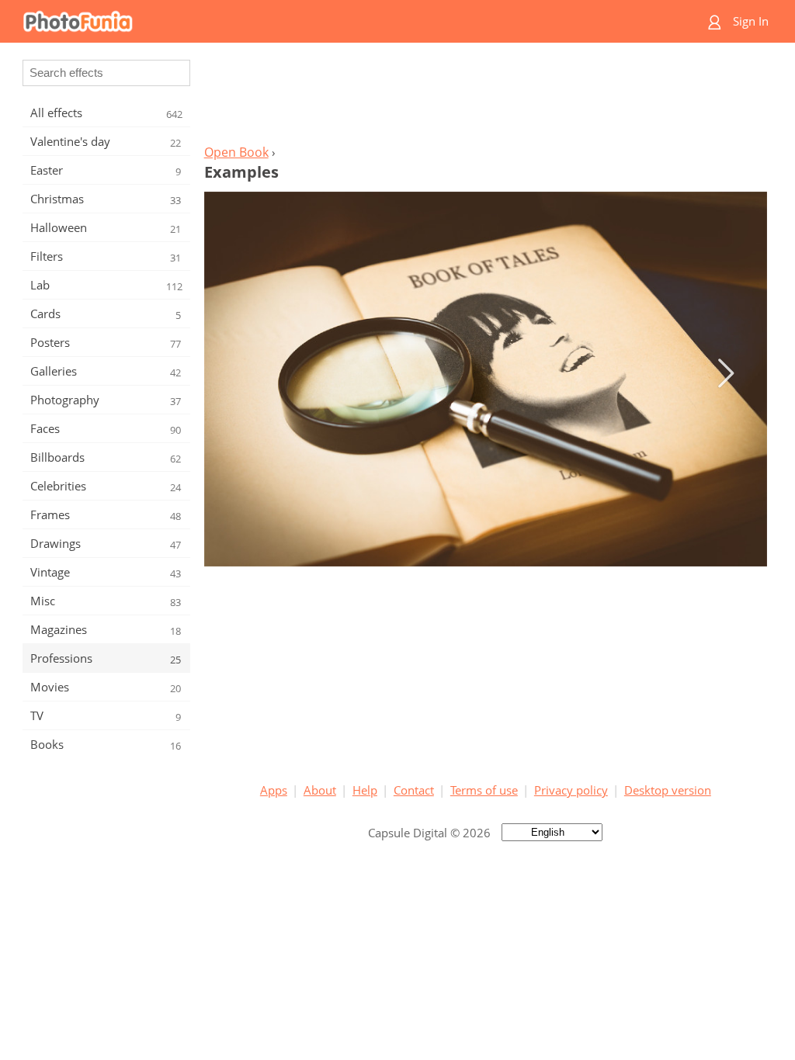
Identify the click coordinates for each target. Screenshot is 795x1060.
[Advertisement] (485, 98)
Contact (414, 790)
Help (364, 790)
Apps (273, 790)
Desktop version (667, 790)
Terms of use (484, 790)
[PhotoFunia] (338, 21)
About (320, 790)
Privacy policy (571, 790)
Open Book (236, 152)
